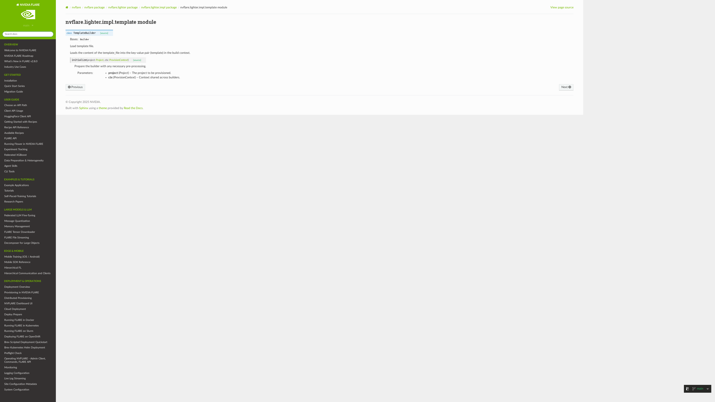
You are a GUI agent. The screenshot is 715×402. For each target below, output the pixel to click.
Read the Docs (133, 108)
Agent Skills (10, 166)
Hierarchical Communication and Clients (27, 273)
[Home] (67, 7)
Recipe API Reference (16, 127)
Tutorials (9, 190)
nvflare (76, 7)
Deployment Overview (17, 286)
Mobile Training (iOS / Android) (22, 256)
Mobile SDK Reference (17, 262)
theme (103, 108)
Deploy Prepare (13, 314)
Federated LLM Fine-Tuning (19, 215)
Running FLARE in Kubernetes (21, 325)
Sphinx (83, 108)
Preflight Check (13, 353)
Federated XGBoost (15, 155)
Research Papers (13, 201)
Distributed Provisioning (18, 298)
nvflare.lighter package (123, 7)
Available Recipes (14, 133)
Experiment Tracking (15, 149)
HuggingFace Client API (17, 116)
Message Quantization (17, 221)
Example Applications (16, 185)
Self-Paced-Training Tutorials (20, 196)
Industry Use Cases (15, 67)
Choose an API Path (15, 105)
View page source (561, 7)
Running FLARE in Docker (19, 320)
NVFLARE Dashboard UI (18, 303)
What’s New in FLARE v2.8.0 (20, 61)
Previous (77, 87)
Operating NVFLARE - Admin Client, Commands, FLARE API (25, 360)
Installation (10, 80)
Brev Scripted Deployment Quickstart (25, 342)
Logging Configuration (16, 373)
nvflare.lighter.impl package (159, 7)
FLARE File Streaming (16, 237)
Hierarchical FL (12, 267)
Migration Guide (13, 91)
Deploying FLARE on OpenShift (22, 336)
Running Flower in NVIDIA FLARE (23, 144)
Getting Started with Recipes (20, 121)
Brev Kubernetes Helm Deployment (24, 347)
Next (564, 87)
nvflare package (94, 7)
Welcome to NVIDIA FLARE (20, 50)
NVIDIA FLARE (29, 4)
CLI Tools (9, 171)
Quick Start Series (14, 86)
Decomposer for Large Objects (21, 243)
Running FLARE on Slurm (18, 331)
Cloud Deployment (15, 309)
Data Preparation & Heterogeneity (24, 160)
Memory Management (17, 226)
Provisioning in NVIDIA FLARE (21, 292)
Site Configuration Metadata (20, 384)
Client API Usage (13, 110)
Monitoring (10, 367)
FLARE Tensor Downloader (19, 232)
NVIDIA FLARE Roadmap (18, 56)
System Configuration (16, 389)
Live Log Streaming (15, 378)
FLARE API (10, 138)
